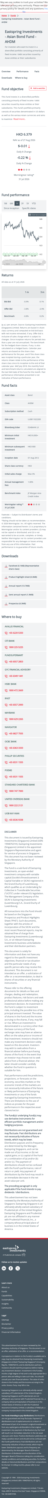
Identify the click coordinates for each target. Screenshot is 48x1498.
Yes (46, 8)
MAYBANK (10, 712)
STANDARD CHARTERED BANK (20, 784)
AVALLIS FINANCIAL (14, 626)
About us (6, 1287)
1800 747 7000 (16, 791)
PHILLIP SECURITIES (14, 755)
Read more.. (19, 119)
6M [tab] (11, 203)
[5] (29, 169)
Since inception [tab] (11, 208)
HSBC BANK (10, 684)
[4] (27, 169)
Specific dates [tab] (29, 208)
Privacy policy (8, 1328)
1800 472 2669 (16, 690)
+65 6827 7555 (16, 733)
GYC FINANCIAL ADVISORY (18, 669)
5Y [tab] (28, 203)
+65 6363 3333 (16, 747)
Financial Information (11, 1332)
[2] (22, 169)
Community (7, 1308)
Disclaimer (6, 1324)
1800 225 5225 (16, 647)
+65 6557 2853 (16, 661)
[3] (24, 169)
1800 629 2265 (16, 719)
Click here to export (39, 215)
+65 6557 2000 (16, 704)
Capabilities (7, 1295)
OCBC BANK (11, 741)
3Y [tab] (22, 203)
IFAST (7, 698)
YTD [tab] (34, 203)
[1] (19, 169)
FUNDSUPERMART (14, 655)
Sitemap (5, 1320)
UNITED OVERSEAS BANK (17, 799)
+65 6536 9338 (16, 819)
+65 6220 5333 (16, 632)
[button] (44, 218)
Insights (5, 1303)
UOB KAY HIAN (12, 813)
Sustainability (8, 1299)
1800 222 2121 (16, 805)
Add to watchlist (39, 88)
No (24, 11)
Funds (13, 15)
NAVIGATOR (11, 727)
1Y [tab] (17, 203)
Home (4, 15)
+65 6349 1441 (16, 676)
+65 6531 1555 (16, 762)
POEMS (8, 770)
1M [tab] (5, 203)
